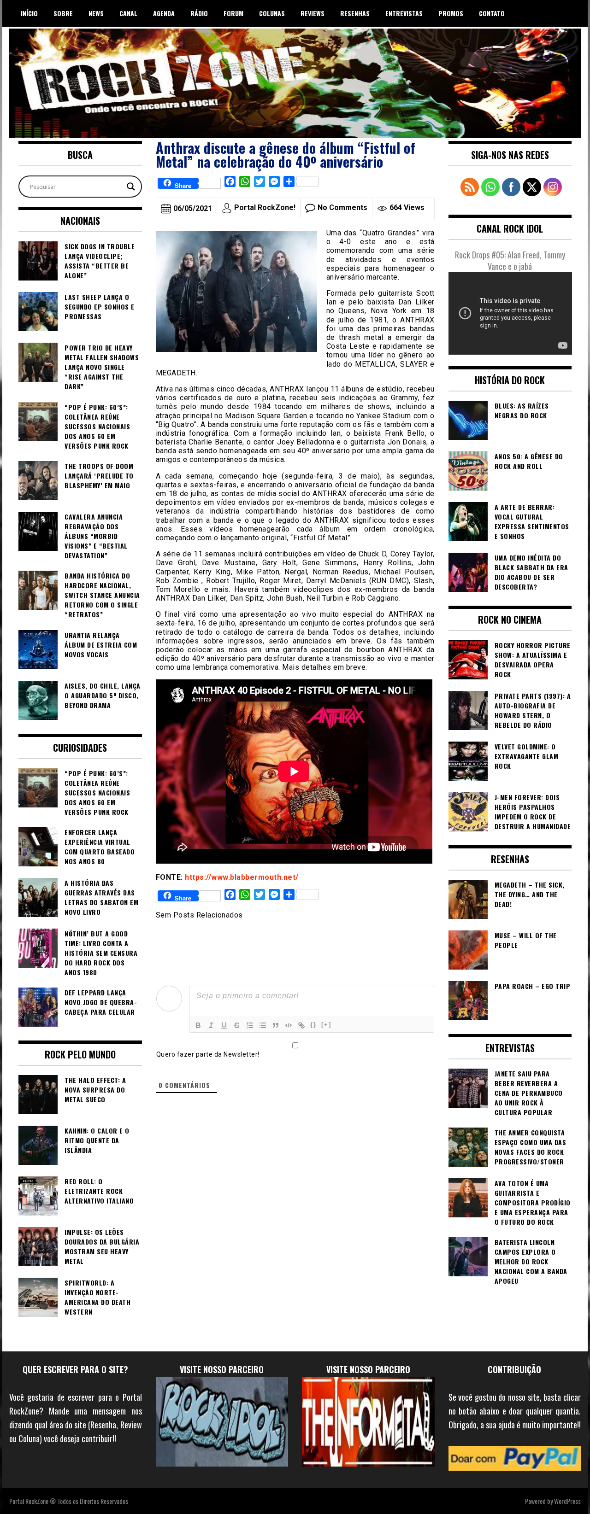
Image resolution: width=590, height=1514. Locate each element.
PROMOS (450, 13)
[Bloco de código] (288, 1025)
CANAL (128, 13)
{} (313, 1024)
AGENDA (164, 13)
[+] (326, 1024)
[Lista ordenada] (249, 1025)
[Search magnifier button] (130, 186)
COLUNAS (272, 13)
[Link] (301, 1025)
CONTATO (492, 13)
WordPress (567, 1501)
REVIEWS (312, 13)
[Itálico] (211, 1025)
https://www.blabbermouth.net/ (242, 877)
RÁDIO (199, 13)
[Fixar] (236, 1025)
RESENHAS (355, 13)
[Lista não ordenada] (262, 1025)
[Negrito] (198, 1025)
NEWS (96, 13)
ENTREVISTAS (404, 13)
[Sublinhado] (224, 1025)
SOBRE (63, 13)
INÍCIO (29, 13)
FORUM (233, 13)
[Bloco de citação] (275, 1025)
